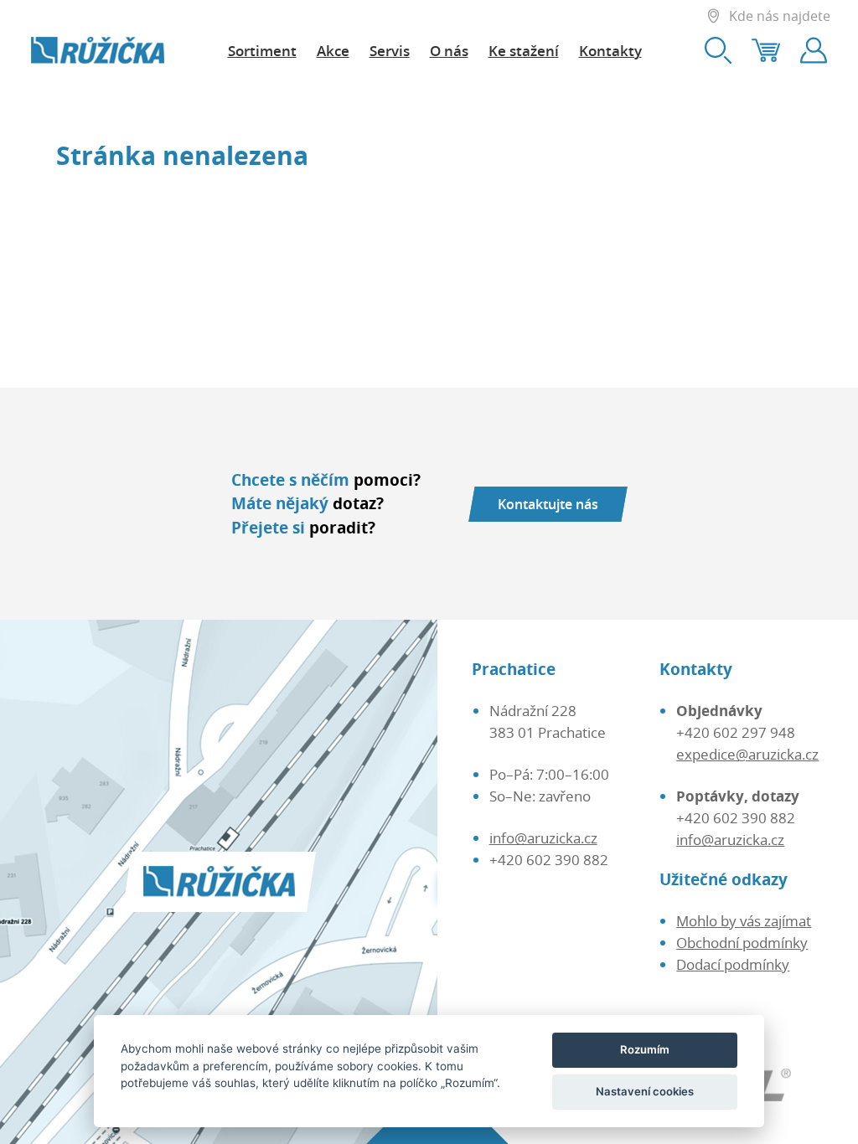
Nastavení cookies (645, 1091)
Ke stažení (523, 50)
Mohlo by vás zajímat (743, 920)
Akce (333, 50)
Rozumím (644, 1049)
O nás (449, 50)
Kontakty (610, 50)
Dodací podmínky (732, 964)
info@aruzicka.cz (543, 837)
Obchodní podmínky (742, 942)
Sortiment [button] (262, 50)
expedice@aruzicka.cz (747, 754)
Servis (390, 50)
